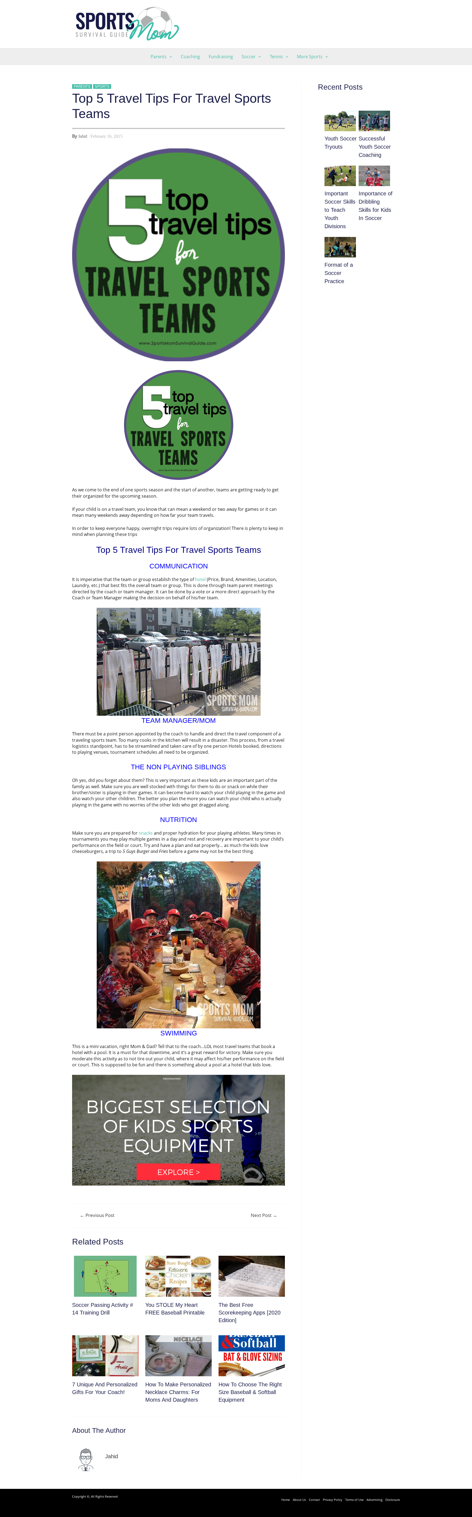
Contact (314, 1500)
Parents (82, 86)
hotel (200, 579)
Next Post (264, 1215)
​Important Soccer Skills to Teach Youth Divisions (339, 209)
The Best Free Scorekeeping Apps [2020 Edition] (250, 1312)
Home (285, 1500)
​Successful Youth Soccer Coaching (375, 147)
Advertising (374, 1500)
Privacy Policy (332, 1500)
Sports (102, 86)
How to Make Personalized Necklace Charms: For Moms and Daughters (178, 1392)
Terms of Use (354, 1500)
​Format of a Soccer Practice (338, 273)
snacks (146, 833)
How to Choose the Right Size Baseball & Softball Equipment (250, 1392)
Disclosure (392, 1500)
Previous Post (97, 1215)
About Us (299, 1500)
